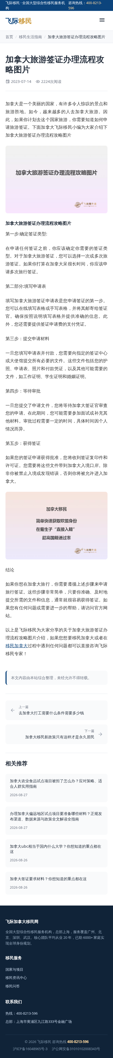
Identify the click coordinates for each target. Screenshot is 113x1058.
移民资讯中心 (16, 977)
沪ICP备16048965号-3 (30, 1048)
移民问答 (12, 986)
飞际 (18, 20)
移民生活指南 (30, 36)
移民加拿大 (16, 646)
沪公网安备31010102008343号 (76, 1048)
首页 (9, 36)
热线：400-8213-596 (21, 1013)
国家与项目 (14, 969)
